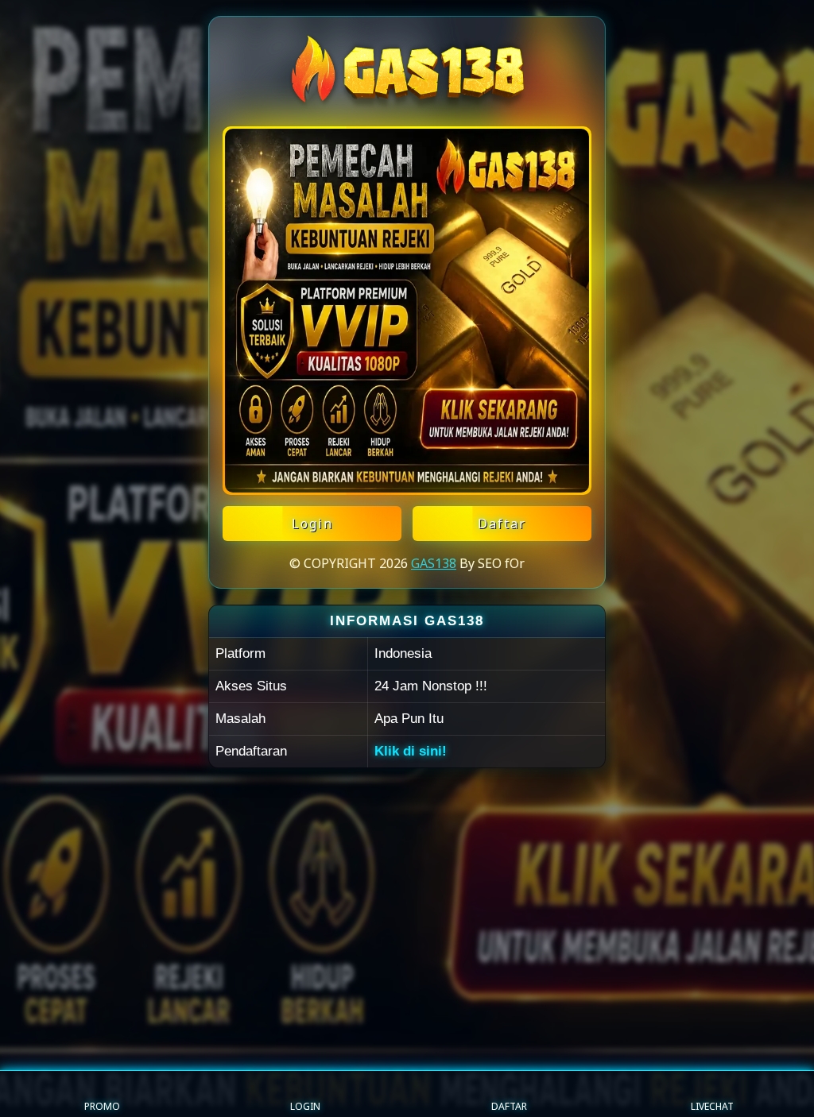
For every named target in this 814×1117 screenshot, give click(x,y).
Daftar (502, 523)
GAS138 (433, 563)
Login (312, 523)
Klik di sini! (410, 751)
